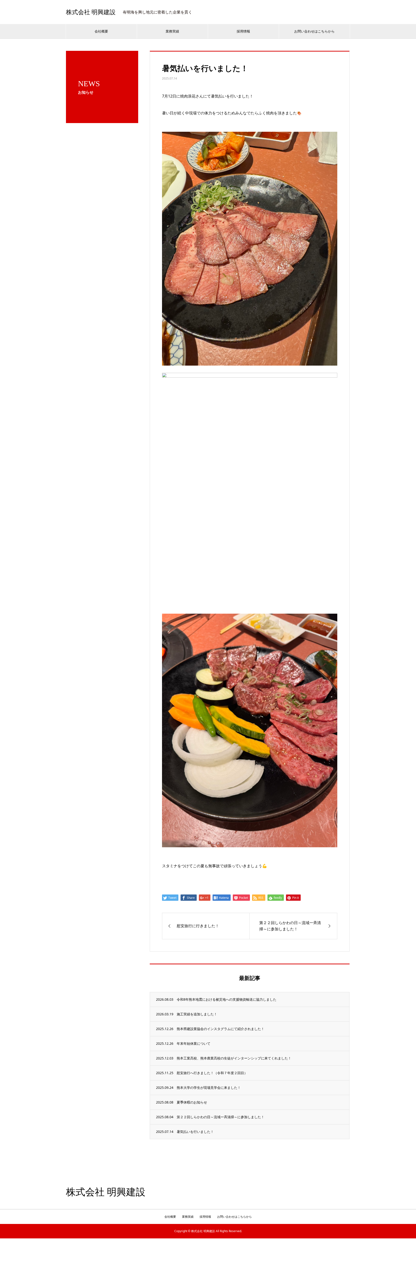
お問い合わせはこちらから (314, 31)
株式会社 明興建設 (91, 12)
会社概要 (101, 31)
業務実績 (172, 31)
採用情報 (243, 31)
